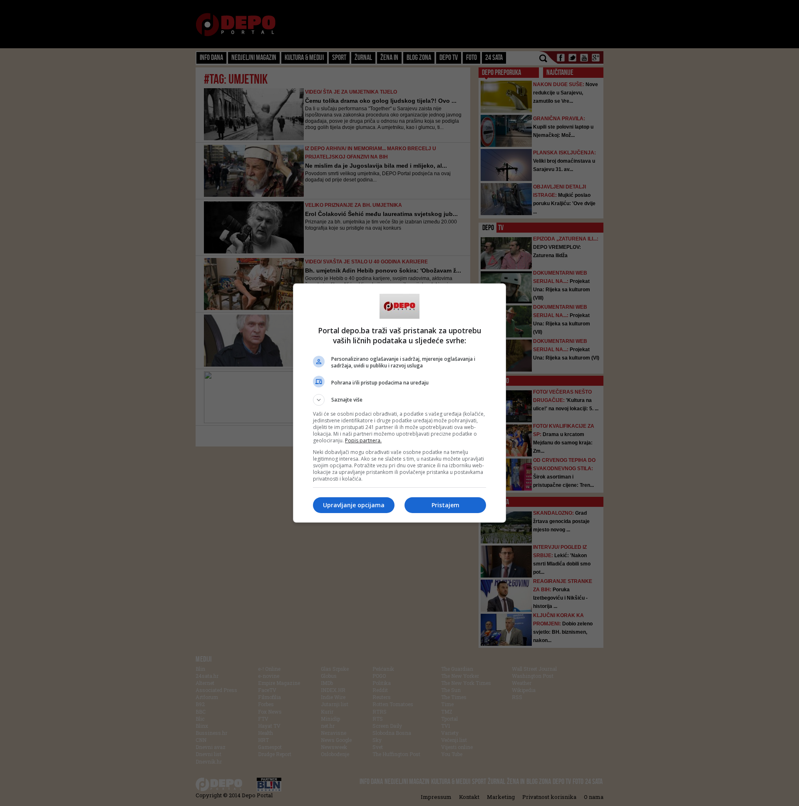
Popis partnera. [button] (363, 440)
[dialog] (399, 403)
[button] (399, 400)
